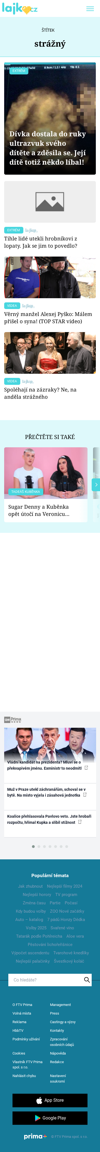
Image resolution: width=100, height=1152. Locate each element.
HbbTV (17, 1030)
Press (54, 1013)
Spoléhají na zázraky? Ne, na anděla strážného (40, 393)
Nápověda (58, 1053)
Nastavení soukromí (58, 1078)
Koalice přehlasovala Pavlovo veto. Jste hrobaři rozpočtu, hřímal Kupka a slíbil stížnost (49, 819)
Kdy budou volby (31, 911)
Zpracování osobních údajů (62, 1042)
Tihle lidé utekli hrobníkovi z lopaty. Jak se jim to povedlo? (40, 242)
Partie (55, 902)
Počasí (71, 902)
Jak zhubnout (30, 886)
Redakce (57, 1062)
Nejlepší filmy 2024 (64, 886)
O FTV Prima (22, 1005)
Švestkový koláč (69, 961)
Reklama (19, 1022)
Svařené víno (62, 927)
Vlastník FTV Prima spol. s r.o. (27, 1065)
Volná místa (21, 1013)
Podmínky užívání (26, 1039)
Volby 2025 (36, 927)
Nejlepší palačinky (33, 961)
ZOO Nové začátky (67, 911)
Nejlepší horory (37, 894)
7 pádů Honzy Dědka (66, 919)
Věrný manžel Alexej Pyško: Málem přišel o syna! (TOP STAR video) (48, 317)
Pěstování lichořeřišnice (50, 944)
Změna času (34, 902)
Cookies (18, 1053)
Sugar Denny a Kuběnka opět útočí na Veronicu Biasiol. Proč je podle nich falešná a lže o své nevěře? (41, 510)
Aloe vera (75, 936)
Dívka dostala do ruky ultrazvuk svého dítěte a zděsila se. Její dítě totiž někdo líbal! (47, 148)
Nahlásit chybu (24, 1076)
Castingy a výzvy (63, 1022)
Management (60, 1005)
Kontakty (57, 1030)
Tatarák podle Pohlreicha (39, 936)
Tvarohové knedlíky (71, 952)
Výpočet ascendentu (30, 952)
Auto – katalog (29, 919)
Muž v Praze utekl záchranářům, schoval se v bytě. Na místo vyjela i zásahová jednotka (46, 792)
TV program (66, 894)
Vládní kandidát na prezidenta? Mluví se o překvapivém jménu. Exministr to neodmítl (44, 765)
